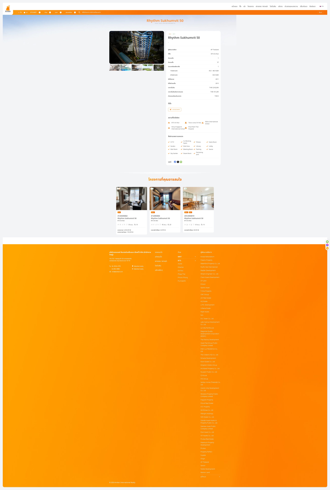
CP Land (203, 281)
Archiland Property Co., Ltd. (210, 368)
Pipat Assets (205, 312)
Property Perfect (206, 452)
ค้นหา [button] (320, 12)
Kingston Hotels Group (209, 365)
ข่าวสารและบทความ (291, 6)
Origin (203, 459)
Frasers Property (206, 260)
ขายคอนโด (158, 252)
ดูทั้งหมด (210, 477)
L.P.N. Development (207, 305)
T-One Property (206, 291)
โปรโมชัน (273, 6)
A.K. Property (205, 407)
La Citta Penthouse (207, 328)
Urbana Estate (206, 308)
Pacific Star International (209, 267)
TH (322, 6)
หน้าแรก (234, 6)
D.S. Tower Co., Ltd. (207, 319)
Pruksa (203, 448)
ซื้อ (240, 6)
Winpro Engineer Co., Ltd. (210, 274)
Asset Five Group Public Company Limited (209, 344)
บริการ (280, 6)
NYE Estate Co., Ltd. (207, 417)
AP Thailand (205, 462)
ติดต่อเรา (312, 6)
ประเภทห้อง (69, 12)
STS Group (204, 379)
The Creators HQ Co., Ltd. (209, 355)
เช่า (244, 6)
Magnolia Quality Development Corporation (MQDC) (210, 333)
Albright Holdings (207, 413)
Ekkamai (180, 267)
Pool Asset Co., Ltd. (207, 432)
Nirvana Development (208, 358)
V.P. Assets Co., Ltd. (207, 436)
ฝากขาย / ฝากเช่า (262, 6)
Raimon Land (205, 472)
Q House (204, 375)
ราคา (56, 12)
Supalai (203, 455)
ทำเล (46, 12)
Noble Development (208, 469)
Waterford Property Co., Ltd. (210, 263)
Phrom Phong (183, 277)
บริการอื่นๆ (159, 270)
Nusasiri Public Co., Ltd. (209, 372)
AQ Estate (204, 301)
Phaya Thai (181, 274)
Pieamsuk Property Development (207, 443)
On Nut (180, 271)
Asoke (180, 264)
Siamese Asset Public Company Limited (208, 427)
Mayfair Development (208, 270)
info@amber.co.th (117, 272)
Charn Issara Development (210, 277)
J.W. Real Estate (206, 298)
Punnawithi (182, 281)
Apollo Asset (205, 288)
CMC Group (205, 294)
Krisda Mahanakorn (207, 257)
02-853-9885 (116, 269)
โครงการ (251, 6)
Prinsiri (203, 284)
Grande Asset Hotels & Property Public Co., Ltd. (209, 421)
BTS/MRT (33, 12)
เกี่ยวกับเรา (303, 6)
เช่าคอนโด (158, 256)
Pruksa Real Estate (207, 439)
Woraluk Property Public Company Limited (209, 395)
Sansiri (203, 465)
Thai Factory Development (210, 340)
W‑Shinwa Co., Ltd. (207, 410)
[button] (136, 47)
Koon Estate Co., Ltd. (208, 362)
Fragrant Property (207, 400)
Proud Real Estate (207, 403)
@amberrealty (138, 266)
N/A (202, 315)
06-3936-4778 (116, 266)
